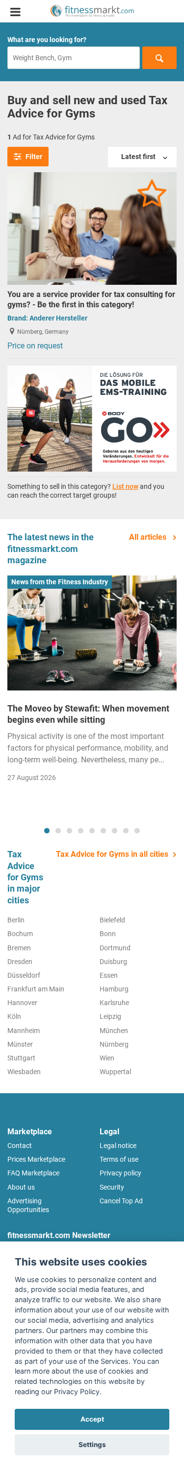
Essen (109, 975)
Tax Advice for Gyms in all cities (112, 854)
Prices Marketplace (36, 1159)
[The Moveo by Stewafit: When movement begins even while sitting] (92, 632)
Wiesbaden (24, 1072)
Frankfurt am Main (35, 989)
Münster (20, 1044)
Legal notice (118, 1145)
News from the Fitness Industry (59, 582)
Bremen (19, 948)
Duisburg (113, 961)
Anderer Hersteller (58, 318)
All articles (148, 537)
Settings (92, 1444)
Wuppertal (115, 1072)
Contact (19, 1145)
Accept (92, 1419)
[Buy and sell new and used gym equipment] (92, 11)
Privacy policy (120, 1173)
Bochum (20, 934)
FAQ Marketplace (33, 1173)
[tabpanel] (92, 681)
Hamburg (114, 989)
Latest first (139, 157)
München (114, 1030)
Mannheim (23, 1030)
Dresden (19, 961)
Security (112, 1187)
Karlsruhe (114, 1003)
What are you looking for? (46, 40)
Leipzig (110, 1016)
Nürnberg (114, 1044)
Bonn (108, 934)
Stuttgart (21, 1058)
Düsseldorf (23, 975)
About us (21, 1187)
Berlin (16, 920)
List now (125, 486)
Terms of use (119, 1159)
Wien (107, 1058)
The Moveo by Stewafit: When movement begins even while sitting (88, 714)
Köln (14, 1016)
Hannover (22, 1003)
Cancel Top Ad (121, 1201)
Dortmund (115, 948)
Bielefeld (112, 920)
